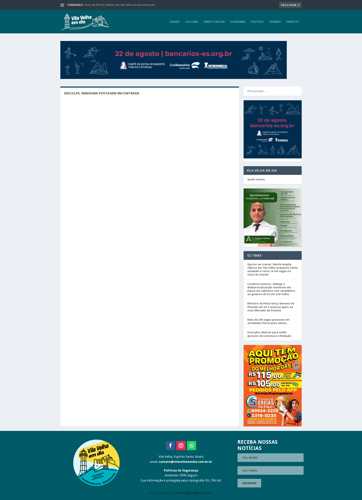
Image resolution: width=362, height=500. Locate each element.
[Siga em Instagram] (181, 445)
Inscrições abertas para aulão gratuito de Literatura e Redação (269, 333)
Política (257, 21)
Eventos (292, 21)
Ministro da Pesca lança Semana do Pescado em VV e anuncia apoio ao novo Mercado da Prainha (270, 307)
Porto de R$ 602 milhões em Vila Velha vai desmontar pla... (120, 5)
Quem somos (256, 179)
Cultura (191, 21)
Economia (237, 21)
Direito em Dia (214, 21)
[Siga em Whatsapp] (191, 445)
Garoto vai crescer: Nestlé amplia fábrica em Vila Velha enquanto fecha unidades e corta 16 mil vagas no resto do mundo (272, 269)
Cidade (174, 21)
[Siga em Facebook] (170, 445)
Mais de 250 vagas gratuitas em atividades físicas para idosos (268, 321)
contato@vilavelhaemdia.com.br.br (185, 462)
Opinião (275, 21)
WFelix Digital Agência (189, 493)
